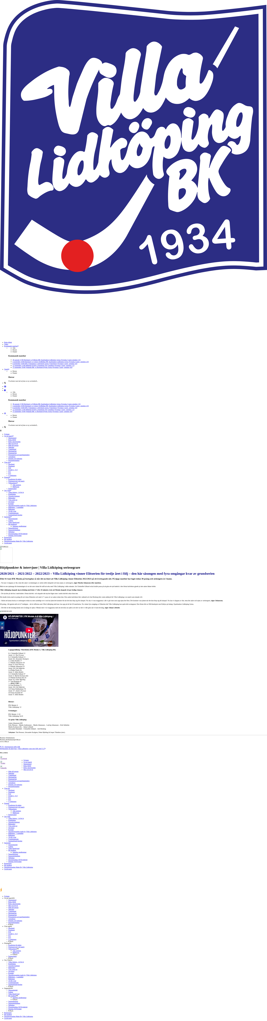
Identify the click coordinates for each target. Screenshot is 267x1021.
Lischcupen (8, 869)
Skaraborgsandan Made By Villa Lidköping (18, 867)
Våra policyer (12, 826)
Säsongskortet (13, 845)
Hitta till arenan (13, 771)
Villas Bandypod (13, 848)
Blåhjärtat (11, 835)
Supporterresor (13, 854)
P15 (9, 800)
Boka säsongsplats (29, 768)
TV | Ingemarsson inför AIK (10, 747)
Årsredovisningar (14, 822)
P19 (9, 794)
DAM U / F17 (13, 796)
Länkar (10, 846)
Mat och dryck (28, 769)
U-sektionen (12, 801)
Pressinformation (13, 786)
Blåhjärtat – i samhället (15, 833)
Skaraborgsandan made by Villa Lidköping (22, 831)
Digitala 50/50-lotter (15, 862)
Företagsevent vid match (16, 807)
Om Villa (7, 816)
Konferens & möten (14, 805)
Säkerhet (11, 773)
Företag (6, 803)
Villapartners (12, 809)
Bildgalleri (11, 824)
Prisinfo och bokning (15, 785)
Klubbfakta (12, 820)
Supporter (7, 843)
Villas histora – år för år (16, 818)
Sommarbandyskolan (15, 841)
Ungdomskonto (13, 839)
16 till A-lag (12, 837)
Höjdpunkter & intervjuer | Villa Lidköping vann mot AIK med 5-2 (22, 749)
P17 (9, 798)
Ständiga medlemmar (19, 852)
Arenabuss (11, 783)
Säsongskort (27, 764)
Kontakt (11, 830)
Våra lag (7, 788)
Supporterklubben (14, 856)
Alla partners (17, 811)
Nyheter (26, 760)
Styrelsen (11, 828)
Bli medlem (12, 850)
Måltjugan (16, 813)
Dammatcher (12, 779)
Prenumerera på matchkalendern (19, 781)
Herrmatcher (12, 777)
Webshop (11, 858)
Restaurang (8, 863)
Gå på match (27, 762)
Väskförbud (12, 775)
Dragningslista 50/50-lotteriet (17, 860)
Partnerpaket (12, 815)
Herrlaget (11, 790)
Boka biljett (27, 766)
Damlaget (11, 792)
